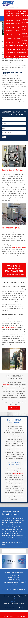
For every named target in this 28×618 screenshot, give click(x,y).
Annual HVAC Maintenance (14, 15)
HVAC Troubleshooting (10, 582)
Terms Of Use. (14, 601)
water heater (11, 289)
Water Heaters (14, 575)
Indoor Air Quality (14, 577)
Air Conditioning (9, 7)
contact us (17, 542)
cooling (21, 473)
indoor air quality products (10, 327)
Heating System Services (12, 170)
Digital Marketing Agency (14, 604)
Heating (18, 7)
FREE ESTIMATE (7, 616)
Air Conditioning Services (12, 228)
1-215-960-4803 (21, 616)
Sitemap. (14, 598)
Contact (14, 584)
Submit (3, 137)
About (23, 582)
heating (15, 473)
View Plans (14, 408)
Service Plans (14, 580)
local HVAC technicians (19, 247)
